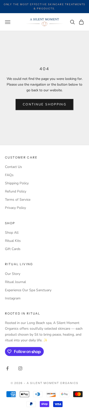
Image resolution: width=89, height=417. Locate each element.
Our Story (12, 273)
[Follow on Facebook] (7, 368)
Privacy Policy (15, 207)
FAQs (9, 175)
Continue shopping (44, 104)
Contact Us (13, 166)
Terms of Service (17, 199)
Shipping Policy (17, 183)
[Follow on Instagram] (20, 368)
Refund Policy (15, 191)
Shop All (12, 232)
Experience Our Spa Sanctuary (28, 290)
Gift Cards (13, 249)
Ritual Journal (15, 282)
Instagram (13, 298)
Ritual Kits (13, 240)
